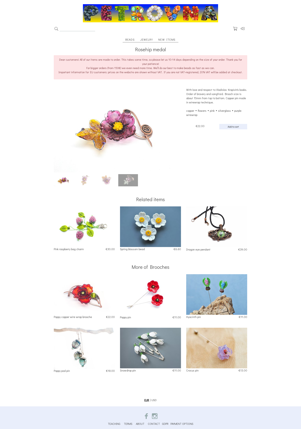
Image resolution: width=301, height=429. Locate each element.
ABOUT (140, 424)
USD (154, 400)
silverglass (224, 110)
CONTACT (154, 424)
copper (190, 110)
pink (212, 110)
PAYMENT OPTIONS (182, 424)
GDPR (165, 424)
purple (237, 110)
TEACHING (114, 424)
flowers (202, 110)
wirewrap (191, 115)
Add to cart (233, 126)
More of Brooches (150, 267)
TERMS (128, 424)
